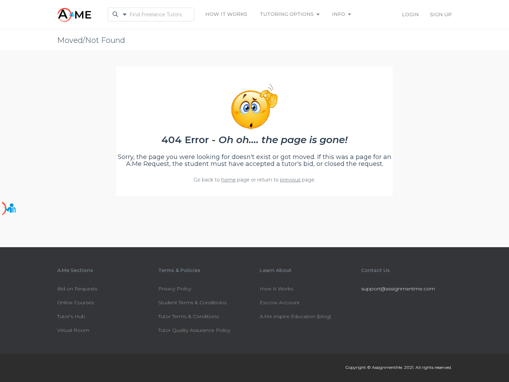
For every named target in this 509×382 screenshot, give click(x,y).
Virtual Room (73, 330)
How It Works (226, 14)
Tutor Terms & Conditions (188, 316)
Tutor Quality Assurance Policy (194, 330)
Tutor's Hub (71, 316)
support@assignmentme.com (398, 289)
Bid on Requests (77, 289)
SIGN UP (441, 14)
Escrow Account (280, 302)
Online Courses (75, 302)
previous (290, 180)
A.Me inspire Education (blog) (295, 316)
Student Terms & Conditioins (192, 302)
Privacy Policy (174, 289)
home (228, 180)
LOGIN (410, 14)
